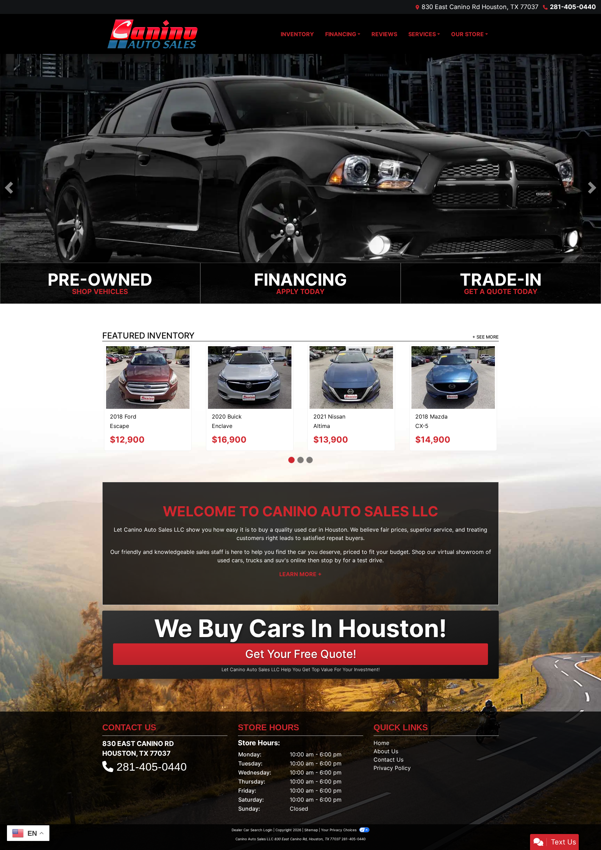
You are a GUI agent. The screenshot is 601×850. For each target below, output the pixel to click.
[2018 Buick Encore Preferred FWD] (351, 363)
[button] (9, 188)
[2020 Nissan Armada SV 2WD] (148, 362)
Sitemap (311, 804)
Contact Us (388, 734)
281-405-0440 (573, 6)
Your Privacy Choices (339, 804)
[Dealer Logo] (152, 33)
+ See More (485, 337)
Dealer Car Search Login (252, 804)
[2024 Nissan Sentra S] (453, 363)
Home (381, 717)
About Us (386, 725)
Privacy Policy (392, 742)
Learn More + (300, 549)
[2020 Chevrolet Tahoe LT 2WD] (249, 365)
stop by (331, 535)
